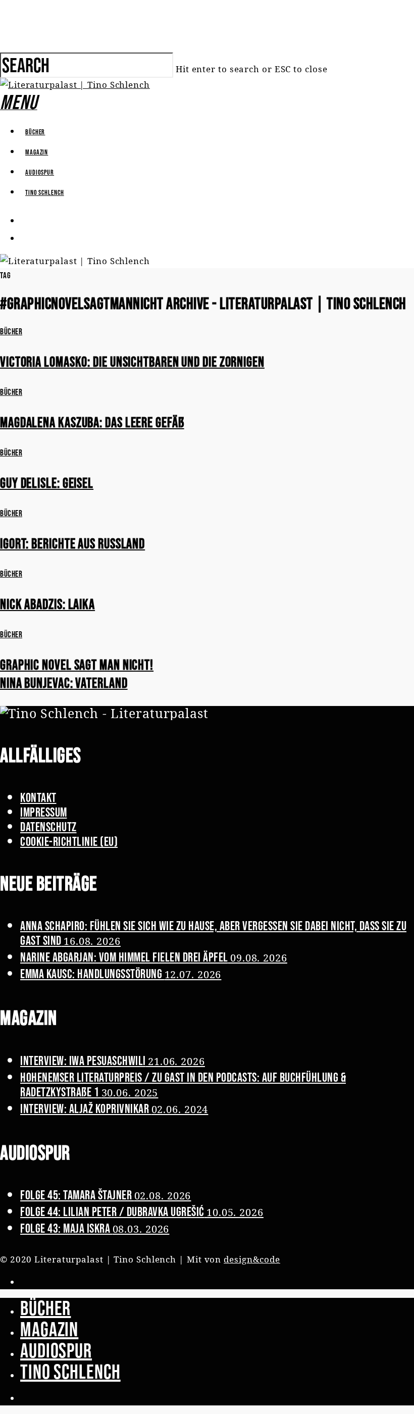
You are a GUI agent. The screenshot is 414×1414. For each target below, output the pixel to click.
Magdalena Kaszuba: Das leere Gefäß (92, 422)
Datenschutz (48, 827)
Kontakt (38, 797)
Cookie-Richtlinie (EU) (69, 841)
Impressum (43, 812)
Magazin (36, 152)
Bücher (35, 132)
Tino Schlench (44, 192)
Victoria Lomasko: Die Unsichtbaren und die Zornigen (132, 362)
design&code (252, 1259)
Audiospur (39, 172)
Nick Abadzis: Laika (47, 604)
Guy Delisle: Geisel (46, 483)
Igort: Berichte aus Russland (72, 543)
